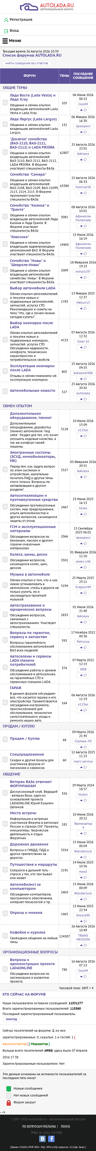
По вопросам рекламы (39, 1127)
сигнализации (21, 486)
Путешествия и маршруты (33, 865)
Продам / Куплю (19, 726)
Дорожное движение (29, 844)
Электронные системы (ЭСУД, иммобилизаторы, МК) (33, 457)
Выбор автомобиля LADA (32, 288)
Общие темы (15, 87)
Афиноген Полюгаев (83, 218)
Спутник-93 (83, 741)
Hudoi (83, 794)
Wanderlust (83, 851)
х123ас (83, 430)
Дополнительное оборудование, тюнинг (31, 416)
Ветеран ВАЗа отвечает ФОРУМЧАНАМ (30, 784)
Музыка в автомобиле (30, 575)
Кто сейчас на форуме (24, 994)
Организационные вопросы (30, 952)
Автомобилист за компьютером (25, 887)
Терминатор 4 (83, 825)
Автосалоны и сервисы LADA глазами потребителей (30, 660)
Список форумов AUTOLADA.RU (32, 55)
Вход (14, 31)
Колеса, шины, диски (28, 555)
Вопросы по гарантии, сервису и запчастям (30, 635)
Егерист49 (83, 587)
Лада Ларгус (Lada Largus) (33, 119)
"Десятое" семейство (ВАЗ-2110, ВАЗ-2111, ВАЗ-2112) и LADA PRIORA (32, 143)
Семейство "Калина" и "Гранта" (29, 208)
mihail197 (83, 271)
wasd (83, 871)
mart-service (83, 761)
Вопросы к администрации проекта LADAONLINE (32, 964)
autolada (83, 393)
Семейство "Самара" (28, 175)
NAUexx (83, 154)
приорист (83, 126)
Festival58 (83, 187)
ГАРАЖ (16, 688)
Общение (11, 774)
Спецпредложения (27, 755)
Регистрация (21, 20)
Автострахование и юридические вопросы (30, 608)
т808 (83, 669)
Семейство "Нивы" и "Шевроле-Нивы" (28, 263)
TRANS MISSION (83, 937)
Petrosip (83, 641)
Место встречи (23, 813)
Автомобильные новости (32, 391)
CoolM (83, 104)
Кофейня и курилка (27, 933)
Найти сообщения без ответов (26, 63)
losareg (11, 1019)
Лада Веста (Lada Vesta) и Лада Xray (33, 97)
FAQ (27, 478)
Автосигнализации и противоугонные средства (34, 498)
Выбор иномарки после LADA (31, 325)
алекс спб (83, 561)
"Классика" (19, 237)
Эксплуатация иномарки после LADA (32, 368)
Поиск (65, 1127)
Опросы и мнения (26, 913)
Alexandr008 (83, 373)
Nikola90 (83, 915)
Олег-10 (83, 341)
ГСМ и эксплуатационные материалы (33, 529)
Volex (83, 508)
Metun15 (83, 302)
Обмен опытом (17, 406)
